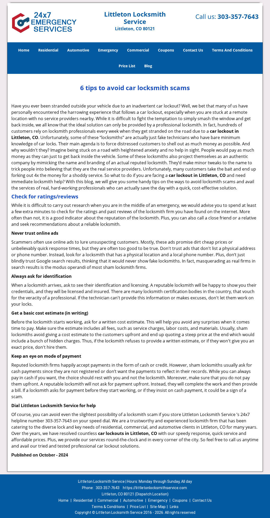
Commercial (138, 50)
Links (174, 507)
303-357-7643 (238, 16)
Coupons (166, 50)
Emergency (108, 50)
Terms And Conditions (232, 50)
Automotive (78, 50)
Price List (127, 65)
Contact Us (193, 50)
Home (23, 50)
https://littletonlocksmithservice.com (155, 488)
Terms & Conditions (108, 507)
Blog (148, 65)
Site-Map (158, 507)
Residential (48, 50)
